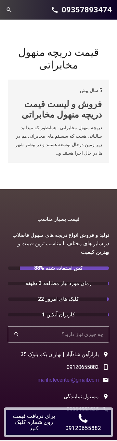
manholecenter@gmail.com (68, 380)
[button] (9, 10)
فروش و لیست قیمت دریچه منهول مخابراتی (62, 109)
